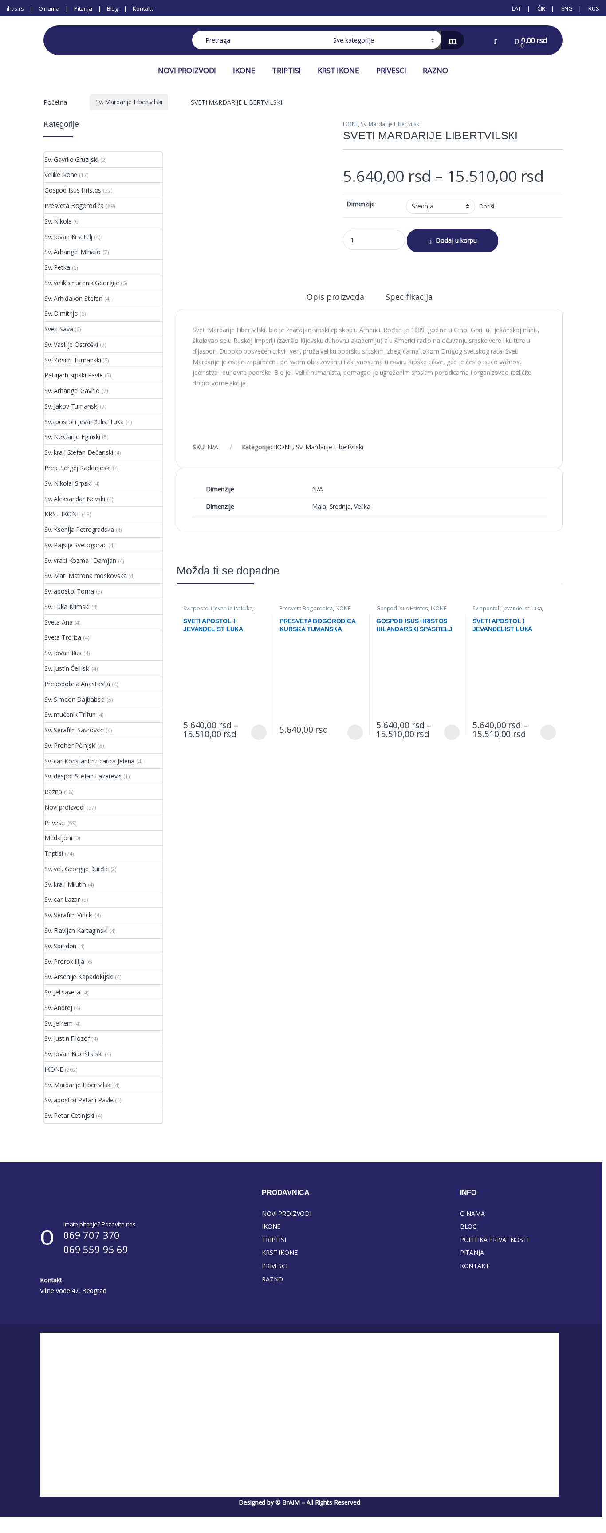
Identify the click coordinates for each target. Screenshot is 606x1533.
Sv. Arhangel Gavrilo (72, 390)
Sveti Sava (58, 329)
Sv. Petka (57, 267)
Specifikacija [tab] (409, 297)
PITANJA (472, 1252)
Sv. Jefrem (58, 1023)
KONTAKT (474, 1266)
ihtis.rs (15, 8)
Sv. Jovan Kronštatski (73, 1054)
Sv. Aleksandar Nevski (74, 499)
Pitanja (83, 8)
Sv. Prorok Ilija (64, 961)
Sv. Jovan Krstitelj (68, 236)
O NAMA (472, 1213)
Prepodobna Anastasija (77, 684)
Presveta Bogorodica (305, 608)
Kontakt (143, 8)
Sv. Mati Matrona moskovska (85, 575)
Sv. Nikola (58, 221)
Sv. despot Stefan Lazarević (83, 776)
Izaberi (257, 732)
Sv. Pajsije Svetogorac (75, 545)
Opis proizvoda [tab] (335, 297)
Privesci (55, 822)
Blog (112, 8)
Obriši (486, 206)
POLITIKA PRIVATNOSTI (494, 1239)
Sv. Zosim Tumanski (72, 360)
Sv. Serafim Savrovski (74, 730)
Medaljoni (58, 837)
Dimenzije (360, 204)
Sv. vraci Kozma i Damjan (80, 560)
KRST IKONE (338, 70)
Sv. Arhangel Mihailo (72, 252)
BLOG (468, 1226)
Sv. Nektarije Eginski (72, 436)
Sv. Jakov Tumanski (71, 406)
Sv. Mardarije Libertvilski (128, 102)
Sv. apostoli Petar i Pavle (78, 1100)
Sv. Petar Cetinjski (69, 1115)
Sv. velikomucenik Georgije (81, 283)
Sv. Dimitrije (61, 313)
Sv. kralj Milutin (65, 884)
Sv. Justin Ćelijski (67, 668)
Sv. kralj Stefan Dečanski (78, 452)
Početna (55, 102)
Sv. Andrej (58, 1007)
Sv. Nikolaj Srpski (67, 483)
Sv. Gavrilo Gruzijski (71, 159)
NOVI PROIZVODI (187, 70)
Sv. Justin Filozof (67, 1038)
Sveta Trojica (62, 637)
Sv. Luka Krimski (67, 606)
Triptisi (53, 853)
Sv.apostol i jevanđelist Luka (217, 608)
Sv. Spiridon (60, 946)
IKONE (244, 70)
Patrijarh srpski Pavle (73, 375)
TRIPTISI (286, 70)
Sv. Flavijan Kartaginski (76, 930)
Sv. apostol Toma (69, 591)
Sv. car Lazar (62, 899)
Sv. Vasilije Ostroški (71, 344)
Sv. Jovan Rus (63, 653)
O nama (49, 8)
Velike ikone (60, 174)
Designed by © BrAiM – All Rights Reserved (299, 1502)
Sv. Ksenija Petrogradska (79, 529)
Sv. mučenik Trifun (69, 714)
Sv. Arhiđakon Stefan (73, 298)
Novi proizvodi (64, 807)
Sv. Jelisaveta (62, 992)
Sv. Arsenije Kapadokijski (79, 976)
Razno (53, 791)
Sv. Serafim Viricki (68, 915)
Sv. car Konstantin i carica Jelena (89, 761)
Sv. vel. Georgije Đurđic (76, 869)
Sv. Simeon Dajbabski (74, 699)
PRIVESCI (391, 70)
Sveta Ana (58, 622)
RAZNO (435, 70)
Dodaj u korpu (456, 240)
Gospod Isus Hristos (402, 608)
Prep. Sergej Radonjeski (77, 468)
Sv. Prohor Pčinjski (70, 745)
